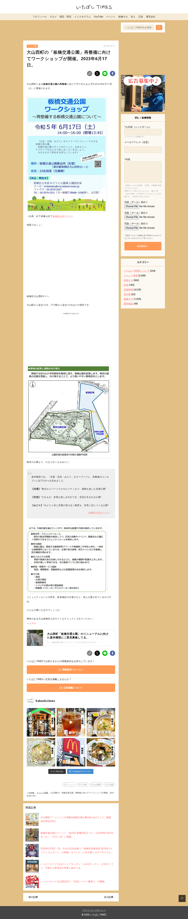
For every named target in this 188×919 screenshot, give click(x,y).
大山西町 (97, 784)
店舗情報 (128, 289)
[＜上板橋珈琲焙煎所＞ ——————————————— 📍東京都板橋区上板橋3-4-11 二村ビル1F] (71, 722)
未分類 (127, 294)
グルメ (53, 16)
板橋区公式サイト (62, 216)
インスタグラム (82, 16)
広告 (140, 16)
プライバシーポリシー (94, 910)
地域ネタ (128, 280)
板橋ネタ (123, 16)
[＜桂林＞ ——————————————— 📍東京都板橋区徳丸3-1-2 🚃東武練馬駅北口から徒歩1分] (101, 752)
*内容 (127, 159)
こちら (32, 623)
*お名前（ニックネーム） (137, 127)
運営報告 (128, 303)
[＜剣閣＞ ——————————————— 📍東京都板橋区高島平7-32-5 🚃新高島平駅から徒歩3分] (41, 722)
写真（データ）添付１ (136, 202)
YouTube (98, 16)
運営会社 (150, 16)
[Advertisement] (71, 29)
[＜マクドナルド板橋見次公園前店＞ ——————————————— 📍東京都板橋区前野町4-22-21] (71, 752)
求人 (133, 16)
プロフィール (40, 16)
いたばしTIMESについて (136, 270)
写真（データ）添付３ (136, 223)
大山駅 (111, 784)
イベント (110, 16)
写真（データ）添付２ (136, 213)
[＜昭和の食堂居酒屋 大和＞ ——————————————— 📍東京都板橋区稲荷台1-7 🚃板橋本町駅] (101, 722)
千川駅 (84, 784)
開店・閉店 (65, 16)
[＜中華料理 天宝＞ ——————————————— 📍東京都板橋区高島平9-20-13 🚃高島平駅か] (41, 752)
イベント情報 (32, 46)
